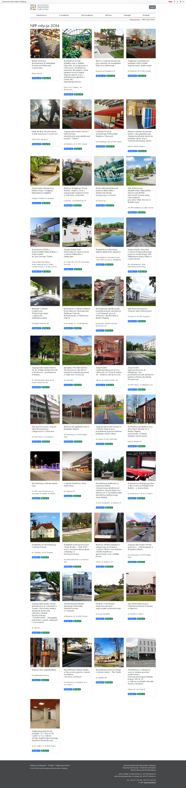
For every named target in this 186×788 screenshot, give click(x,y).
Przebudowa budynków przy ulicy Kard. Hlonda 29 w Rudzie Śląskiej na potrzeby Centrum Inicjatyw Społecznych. (140, 431)
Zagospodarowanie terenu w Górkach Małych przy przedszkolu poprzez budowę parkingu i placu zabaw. (109, 430)
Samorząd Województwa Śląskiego (14, 2)
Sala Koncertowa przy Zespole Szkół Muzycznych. (140, 309)
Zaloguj (130, 7)
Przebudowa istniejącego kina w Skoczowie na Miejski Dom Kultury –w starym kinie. (141, 485)
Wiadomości (78, 7)
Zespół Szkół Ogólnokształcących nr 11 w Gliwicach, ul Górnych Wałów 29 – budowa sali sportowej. (109, 371)
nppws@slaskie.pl (150, 782)
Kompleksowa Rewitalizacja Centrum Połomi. (44, 546)
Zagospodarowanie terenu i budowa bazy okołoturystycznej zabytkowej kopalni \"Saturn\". (77, 135)
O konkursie (88, 7)
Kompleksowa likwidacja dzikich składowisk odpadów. (108, 250)
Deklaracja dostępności (38, 765)
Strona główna (135, 19)
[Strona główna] (40, 7)
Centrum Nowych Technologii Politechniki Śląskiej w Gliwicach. (106, 133)
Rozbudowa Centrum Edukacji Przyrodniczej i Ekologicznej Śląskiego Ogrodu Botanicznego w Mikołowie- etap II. (77, 313)
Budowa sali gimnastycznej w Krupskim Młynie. (76, 427)
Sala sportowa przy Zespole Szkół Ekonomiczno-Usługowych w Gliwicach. (44, 429)
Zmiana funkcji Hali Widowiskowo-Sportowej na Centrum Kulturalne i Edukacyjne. (76, 253)
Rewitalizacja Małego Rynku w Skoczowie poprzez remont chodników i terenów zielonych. (77, 673)
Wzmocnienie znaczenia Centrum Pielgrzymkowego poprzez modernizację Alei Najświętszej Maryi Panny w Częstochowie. (140, 254)
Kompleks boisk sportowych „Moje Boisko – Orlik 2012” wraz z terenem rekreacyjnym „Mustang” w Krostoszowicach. (76, 549)
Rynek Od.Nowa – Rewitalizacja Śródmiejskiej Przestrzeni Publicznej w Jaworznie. (43, 64)
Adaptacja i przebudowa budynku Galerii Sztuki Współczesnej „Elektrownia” (140, 63)
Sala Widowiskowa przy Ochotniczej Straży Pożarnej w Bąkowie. (140, 606)
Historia (108, 7)
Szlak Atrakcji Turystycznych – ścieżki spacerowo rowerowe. (45, 132)
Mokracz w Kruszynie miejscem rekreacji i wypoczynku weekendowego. (108, 606)
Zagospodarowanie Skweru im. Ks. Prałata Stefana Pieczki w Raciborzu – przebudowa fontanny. (45, 371)
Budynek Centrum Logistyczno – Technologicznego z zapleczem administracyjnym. (40, 313)
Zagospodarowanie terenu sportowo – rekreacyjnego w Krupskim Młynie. (140, 547)
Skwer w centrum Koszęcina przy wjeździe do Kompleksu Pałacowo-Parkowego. (108, 63)
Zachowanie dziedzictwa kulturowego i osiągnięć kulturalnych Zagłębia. (43, 190)
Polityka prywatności (63, 765)
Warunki (116, 7)
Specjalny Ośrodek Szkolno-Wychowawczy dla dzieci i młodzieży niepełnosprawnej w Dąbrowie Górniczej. (76, 371)
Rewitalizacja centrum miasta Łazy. (44, 484)
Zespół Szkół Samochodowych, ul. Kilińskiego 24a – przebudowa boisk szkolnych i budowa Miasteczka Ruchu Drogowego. (141, 373)
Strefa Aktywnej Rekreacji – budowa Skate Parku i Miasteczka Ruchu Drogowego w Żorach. (107, 191)
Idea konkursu (99, 7)
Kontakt (123, 7)
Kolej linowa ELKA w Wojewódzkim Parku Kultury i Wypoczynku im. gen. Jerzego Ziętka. (45, 253)
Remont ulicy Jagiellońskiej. (44, 670)
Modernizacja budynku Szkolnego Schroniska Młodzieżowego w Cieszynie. (74, 607)
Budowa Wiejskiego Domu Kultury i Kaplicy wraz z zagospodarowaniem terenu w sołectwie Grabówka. (76, 191)
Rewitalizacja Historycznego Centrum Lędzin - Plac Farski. (108, 671)
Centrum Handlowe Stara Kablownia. (75, 484)
